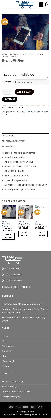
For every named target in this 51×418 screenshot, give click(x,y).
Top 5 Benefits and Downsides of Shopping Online (24, 319)
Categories (7, 346)
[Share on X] (14, 120)
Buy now (10, 99)
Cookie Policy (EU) (11, 396)
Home (4, 54)
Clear (47, 77)
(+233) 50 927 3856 (12, 280)
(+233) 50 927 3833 (11, 274)
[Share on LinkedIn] (32, 120)
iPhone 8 (38, 224)
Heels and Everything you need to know (22, 303)
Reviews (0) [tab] (7, 146)
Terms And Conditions (13, 381)
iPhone (14, 56)
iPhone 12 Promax (6, 225)
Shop (4, 356)
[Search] (8, 4)
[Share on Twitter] (18, 120)
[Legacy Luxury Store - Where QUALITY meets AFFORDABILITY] (25, 4)
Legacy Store (9, 414)
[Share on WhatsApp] (4, 120)
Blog (4, 341)
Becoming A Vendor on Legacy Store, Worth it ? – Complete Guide (25, 311)
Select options (8, 236)
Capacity (6, 82)
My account (8, 361)
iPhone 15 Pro (24, 224)
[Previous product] (9, 69)
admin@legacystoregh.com (16, 286)
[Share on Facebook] (9, 120)
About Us (6, 351)
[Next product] (4, 69)
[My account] (41, 4)
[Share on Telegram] (42, 120)
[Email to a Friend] (23, 120)
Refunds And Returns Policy (16, 391)
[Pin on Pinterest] (28, 120)
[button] (3, 4)
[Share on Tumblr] (37, 120)
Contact (6, 366)
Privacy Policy (9, 386)
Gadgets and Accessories (22, 54)
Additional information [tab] (13, 141)
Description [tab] (8, 136)
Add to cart (24, 92)
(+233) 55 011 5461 (11, 268)
